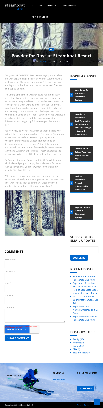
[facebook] (6, 381)
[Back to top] (97, 402)
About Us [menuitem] (36, 5)
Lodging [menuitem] (52, 5)
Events (78, 346)
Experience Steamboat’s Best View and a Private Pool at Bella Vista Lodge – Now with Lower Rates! (85, 288)
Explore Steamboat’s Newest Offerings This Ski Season (85, 310)
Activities (79, 342)
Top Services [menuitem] (40, 17)
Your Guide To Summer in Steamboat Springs (84, 278)
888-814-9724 (59, 379)
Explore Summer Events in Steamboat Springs (85, 318)
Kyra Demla (45, 61)
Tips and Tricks (82, 352)
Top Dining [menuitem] (70, 5)
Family (78, 339)
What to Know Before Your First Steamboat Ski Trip (85, 300)
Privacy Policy (83, 405)
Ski (76, 349)
